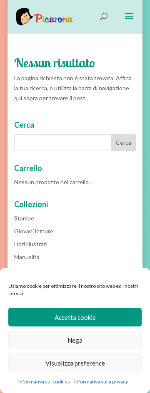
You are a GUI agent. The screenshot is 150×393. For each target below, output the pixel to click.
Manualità (27, 256)
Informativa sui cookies (44, 381)
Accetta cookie (75, 317)
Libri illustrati (31, 243)
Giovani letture (33, 231)
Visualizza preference (75, 363)
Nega (75, 340)
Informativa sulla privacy (101, 381)
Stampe (24, 218)
